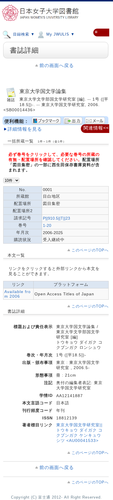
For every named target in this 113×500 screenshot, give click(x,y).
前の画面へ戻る (56, 65)
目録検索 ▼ (23, 34)
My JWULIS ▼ (60, 34)
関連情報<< (96, 127)
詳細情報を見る (25, 129)
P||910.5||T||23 (56, 218)
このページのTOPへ (90, 250)
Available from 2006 (17, 294)
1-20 (47, 225)
